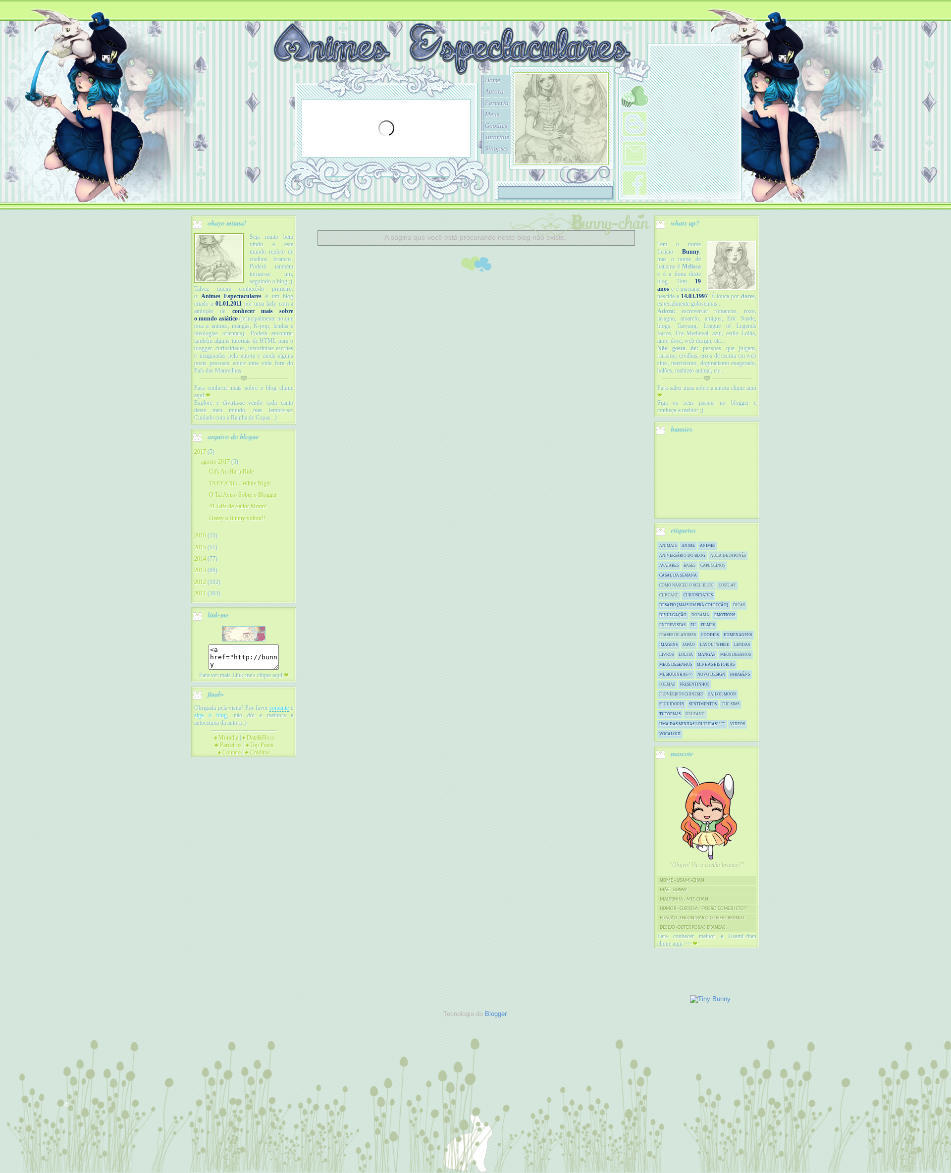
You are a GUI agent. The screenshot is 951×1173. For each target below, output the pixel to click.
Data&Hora (258, 737)
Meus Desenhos (675, 664)
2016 (200, 535)
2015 (200, 547)
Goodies (496, 125)
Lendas (742, 644)
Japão (689, 644)
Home (492, 80)
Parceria (497, 103)
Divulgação (673, 615)
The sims (731, 704)
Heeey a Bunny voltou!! (237, 518)
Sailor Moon (722, 694)
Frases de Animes (677, 635)
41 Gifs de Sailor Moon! (238, 506)
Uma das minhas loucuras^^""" (692, 724)
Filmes (708, 625)
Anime (688, 545)
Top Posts (259, 745)
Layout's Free (714, 644)
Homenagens (738, 635)
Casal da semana (678, 575)
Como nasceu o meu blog (686, 585)
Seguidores (671, 704)
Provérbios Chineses (681, 694)
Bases (689, 565)
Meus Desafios (735, 654)
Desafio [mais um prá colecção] (693, 605)
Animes (707, 545)
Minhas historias (716, 664)
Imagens (668, 644)
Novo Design (711, 674)
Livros (666, 654)
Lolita (686, 654)
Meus (492, 114)
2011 (200, 593)
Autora (494, 91)
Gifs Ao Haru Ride (231, 471)
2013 (200, 570)
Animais (668, 545)
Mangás (706, 654)
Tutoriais (497, 137)
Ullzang (695, 714)
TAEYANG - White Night (240, 483)
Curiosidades (698, 595)
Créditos (257, 752)
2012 (200, 582)
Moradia (226, 737)
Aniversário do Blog (682, 555)
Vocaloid (670, 734)
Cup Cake (669, 595)
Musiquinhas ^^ (675, 674)
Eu (693, 625)
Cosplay (727, 585)
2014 (200, 558)
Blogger (495, 1013)
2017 (200, 451)
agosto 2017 (215, 461)
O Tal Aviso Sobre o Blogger (243, 494)
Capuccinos (712, 565)
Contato (229, 752)
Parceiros (228, 745)
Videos (737, 724)
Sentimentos (703, 704)
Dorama (700, 615)
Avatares (669, 565)
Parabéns (740, 674)
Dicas (739, 605)
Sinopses (497, 148)
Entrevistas (672, 625)
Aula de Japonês (728, 555)
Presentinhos (694, 684)
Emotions (724, 615)
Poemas (667, 684)
